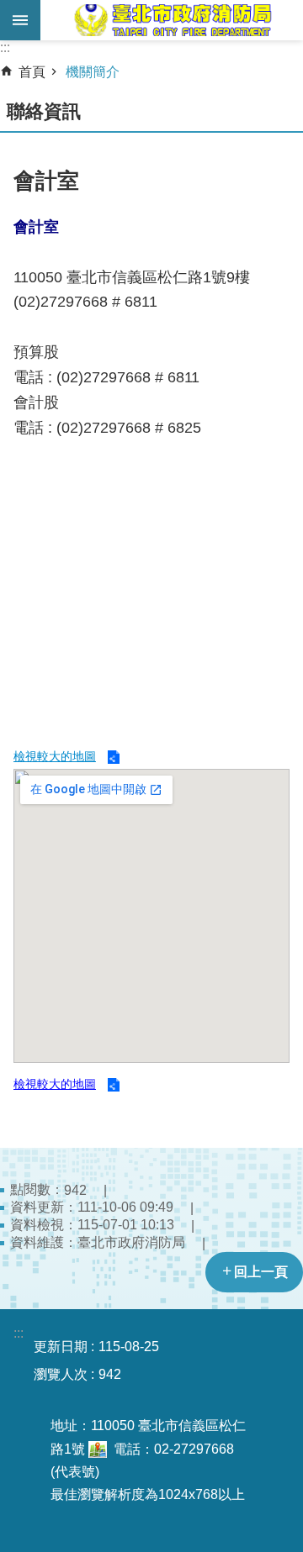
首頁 (32, 72)
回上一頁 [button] (261, 1272)
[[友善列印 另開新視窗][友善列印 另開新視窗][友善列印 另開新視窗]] (97, 1449)
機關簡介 (93, 72)
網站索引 (20, 20)
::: (5, 47)
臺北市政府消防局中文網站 (171, 20)
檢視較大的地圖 (54, 756)
